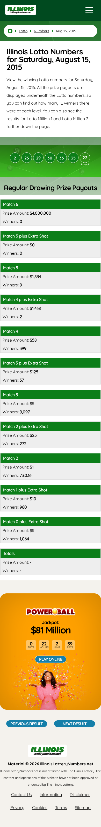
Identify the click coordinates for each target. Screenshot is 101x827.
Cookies (39, 807)
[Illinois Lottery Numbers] (10, 31)
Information (51, 794)
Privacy (17, 807)
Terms (61, 807)
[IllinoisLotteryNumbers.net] (20, 17)
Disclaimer (80, 794)
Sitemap (83, 807)
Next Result (74, 723)
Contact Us (21, 794)
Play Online (50, 659)
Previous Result (26, 723)
